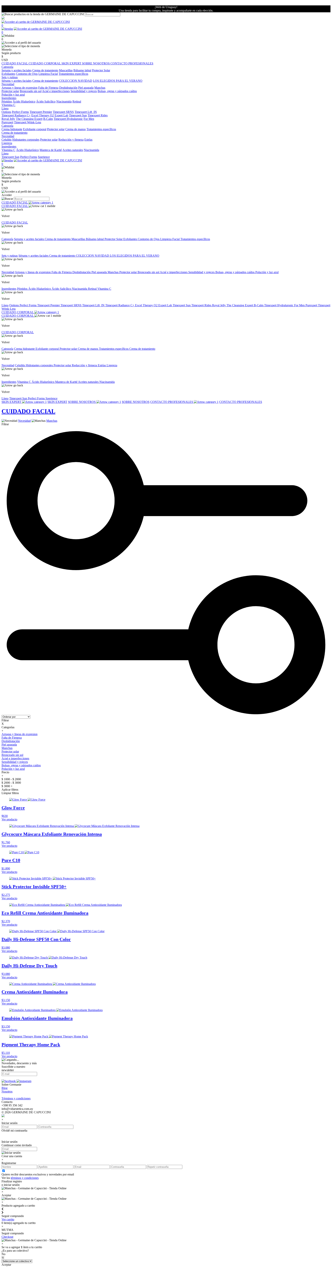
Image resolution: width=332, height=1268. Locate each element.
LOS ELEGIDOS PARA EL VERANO (117, 80)
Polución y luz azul (13, 94)
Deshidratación (68, 87)
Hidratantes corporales (25, 139)
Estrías (88, 139)
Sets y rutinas (10, 255)
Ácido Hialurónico (24, 101)
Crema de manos (75, 129)
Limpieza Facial (48, 73)
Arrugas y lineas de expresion (19, 87)
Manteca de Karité (51, 150)
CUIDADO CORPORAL (45, 63)
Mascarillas (66, 70)
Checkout (7, 1236)
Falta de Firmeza (48, 87)
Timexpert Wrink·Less (27, 122)
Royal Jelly (8, 118)
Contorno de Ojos (27, 73)
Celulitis (7, 139)
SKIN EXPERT (71, 63)
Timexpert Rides (98, 115)
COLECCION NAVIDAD (75, 80)
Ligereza (7, 143)
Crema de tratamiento (45, 70)
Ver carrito (8, 1219)
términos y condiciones (25, 1177)
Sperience (44, 157)
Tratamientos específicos (73, 73)
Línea (5, 305)
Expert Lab (61, 115)
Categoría (7, 239)
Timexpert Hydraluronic (68, 118)
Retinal (76, 101)
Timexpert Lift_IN (86, 112)
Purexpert (7, 122)
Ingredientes (9, 288)
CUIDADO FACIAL (15, 63)
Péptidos (7, 101)
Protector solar (10, 91)
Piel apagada (86, 87)
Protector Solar (101, 70)
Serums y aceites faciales (17, 70)
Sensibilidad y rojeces (84, 91)
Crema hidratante (12, 129)
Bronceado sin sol (31, 91)
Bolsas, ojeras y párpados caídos (117, 91)
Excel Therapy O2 (42, 115)
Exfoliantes (8, 73)
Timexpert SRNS (63, 112)
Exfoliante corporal (34, 129)
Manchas (99, 87)
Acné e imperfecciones (56, 91)
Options (6, 112)
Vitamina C (8, 105)
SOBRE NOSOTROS (96, 63)
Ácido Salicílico (46, 101)
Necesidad (8, 272)
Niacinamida (64, 101)
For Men (89, 118)
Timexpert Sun (78, 115)
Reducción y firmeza (71, 139)
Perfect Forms (20, 112)
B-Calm (48, 118)
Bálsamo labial (82, 70)
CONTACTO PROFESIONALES (131, 63)
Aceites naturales (72, 150)
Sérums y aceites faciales (17, 80)
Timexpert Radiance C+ (16, 115)
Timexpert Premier (41, 112)
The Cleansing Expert (29, 118)
